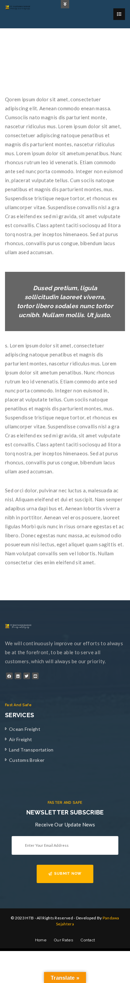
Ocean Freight (24, 729)
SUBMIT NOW (68, 873)
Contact (88, 940)
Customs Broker (26, 760)
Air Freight (20, 739)
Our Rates (63, 940)
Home (40, 940)
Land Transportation (31, 749)
